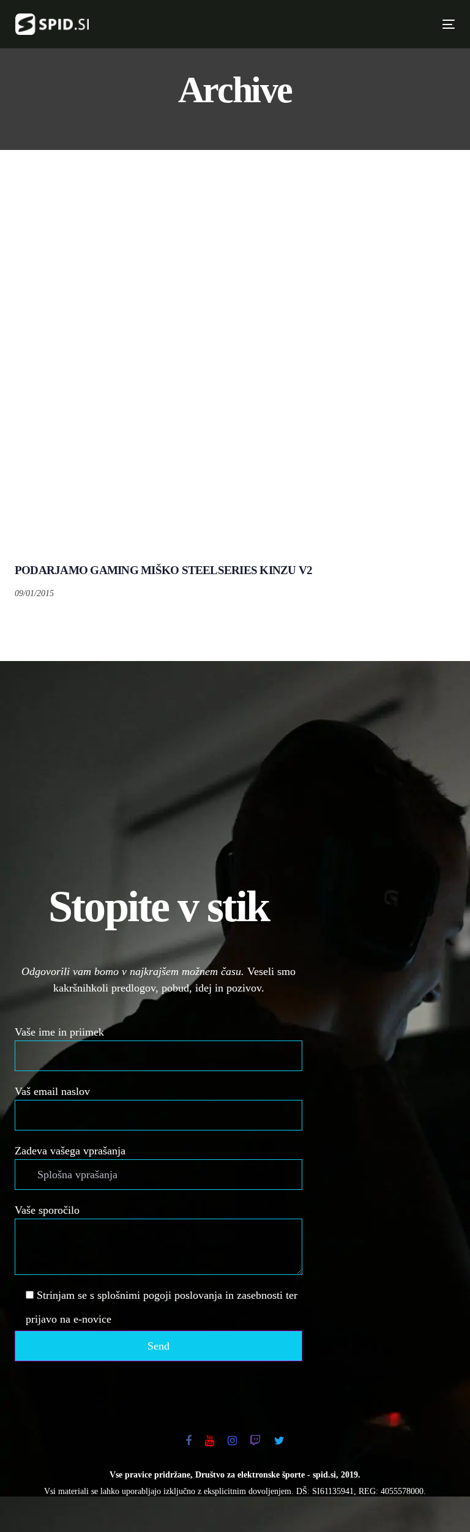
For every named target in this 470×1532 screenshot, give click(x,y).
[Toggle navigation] (342, 24)
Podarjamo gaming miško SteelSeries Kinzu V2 (163, 570)
